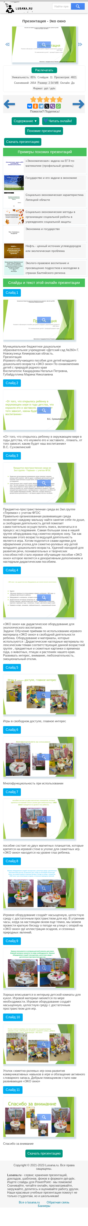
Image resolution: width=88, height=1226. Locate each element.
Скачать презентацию (22, 141)
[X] (46, 106)
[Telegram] (41, 106)
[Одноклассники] (35, 106)
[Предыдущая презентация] (11, 104)
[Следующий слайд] (80, 44)
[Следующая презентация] (79, 104)
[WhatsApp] (58, 106)
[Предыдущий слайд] (7, 44)
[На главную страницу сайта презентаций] (20, 8)
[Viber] (52, 106)
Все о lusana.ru (29, 1202)
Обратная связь (58, 1202)
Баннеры (44, 1206)
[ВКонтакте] (29, 106)
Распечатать (44, 70)
